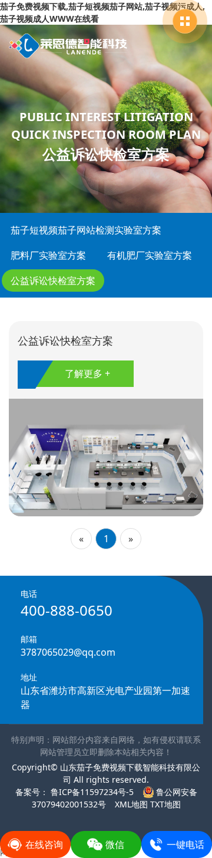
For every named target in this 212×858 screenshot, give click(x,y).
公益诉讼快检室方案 (53, 280)
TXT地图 (165, 804)
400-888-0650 (66, 610)
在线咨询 (44, 844)
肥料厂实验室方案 (48, 255)
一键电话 (185, 844)
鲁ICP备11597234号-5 (91, 791)
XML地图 (131, 804)
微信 (114, 844)
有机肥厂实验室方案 (149, 255)
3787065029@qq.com (68, 652)
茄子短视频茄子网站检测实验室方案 (86, 229)
